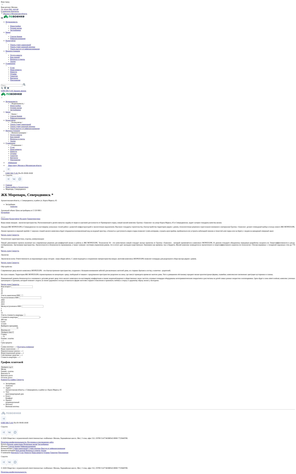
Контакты (15, 11)
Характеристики (33, 219)
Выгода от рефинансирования (53, 448)
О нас (12, 68)
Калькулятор (10, 41)
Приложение (15, 80)
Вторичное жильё (30, 444)
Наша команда (16, 70)
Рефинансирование (17, 39)
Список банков (16, 36)
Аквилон (13, 206)
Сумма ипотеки (34, 448)
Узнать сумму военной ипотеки (22, 47)
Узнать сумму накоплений (20, 45)
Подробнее (5, 212)
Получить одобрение (25, 347)
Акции (13, 61)
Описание (5, 219)
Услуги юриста (16, 55)
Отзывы (13, 74)
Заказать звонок (20, 91)
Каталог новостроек (15, 444)
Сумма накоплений (20, 448)
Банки (8, 32)
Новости (13, 72)
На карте (23, 219)
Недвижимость (11, 22)
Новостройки (15, 26)
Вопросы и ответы (17, 59)
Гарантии (14, 76)
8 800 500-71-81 (7, 91)
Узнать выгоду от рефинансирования (25, 49)
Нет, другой (13, 9)
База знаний (15, 57)
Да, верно (5, 9)
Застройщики (15, 30)
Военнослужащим (13, 51)
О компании (6, 11)
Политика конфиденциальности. (14, 442)
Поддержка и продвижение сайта (40, 442)
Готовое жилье (16, 28)
